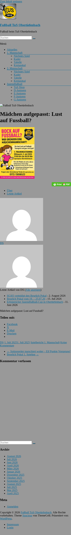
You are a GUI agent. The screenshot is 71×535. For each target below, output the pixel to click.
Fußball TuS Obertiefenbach (20, 25)
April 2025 (13, 493)
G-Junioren (20, 99)
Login (10, 527)
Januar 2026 (13, 471)
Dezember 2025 (15, 474)
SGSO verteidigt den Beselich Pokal (27, 295)
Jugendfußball (14, 83)
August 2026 (14, 456)
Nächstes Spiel (22, 55)
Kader (17, 59)
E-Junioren (20, 93)
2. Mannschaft (14, 68)
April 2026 (13, 465)
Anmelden (12, 506)
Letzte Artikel (14, 193)
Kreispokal (20, 65)
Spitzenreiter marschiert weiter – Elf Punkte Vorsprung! (38, 351)
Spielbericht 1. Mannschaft (45, 342)
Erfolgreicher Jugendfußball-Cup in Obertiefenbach (35, 301)
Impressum (13, 524)
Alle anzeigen (33, 289)
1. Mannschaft (14, 52)
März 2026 (13, 468)
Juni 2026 (12, 462)
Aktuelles (12, 49)
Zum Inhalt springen (11, 1)
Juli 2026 (12, 459)
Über (9, 190)
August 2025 (14, 484)
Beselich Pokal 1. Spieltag (23, 354)
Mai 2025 (12, 490)
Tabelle (18, 62)
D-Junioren (20, 90)
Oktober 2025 (14, 477)
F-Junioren (20, 96)
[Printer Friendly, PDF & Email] (61, 184)
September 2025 (16, 480)
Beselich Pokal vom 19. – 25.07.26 (26, 298)
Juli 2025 (12, 487)
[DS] (21, 240)
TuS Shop (19, 87)
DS (2, 243)
